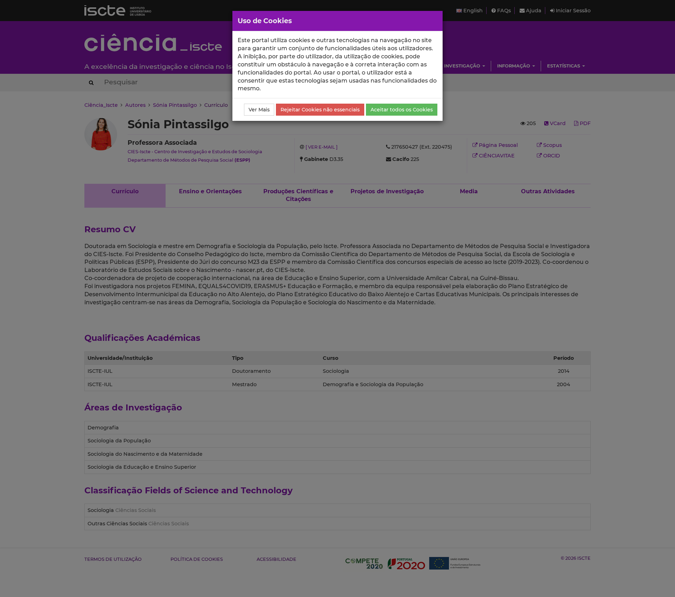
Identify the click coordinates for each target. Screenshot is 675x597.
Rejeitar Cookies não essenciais (320, 109)
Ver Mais (259, 109)
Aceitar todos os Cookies (402, 109)
